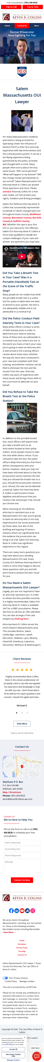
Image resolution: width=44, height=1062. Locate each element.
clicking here (21, 618)
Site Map (22, 951)
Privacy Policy (22, 948)
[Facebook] (11, 910)
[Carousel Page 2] (22, 713)
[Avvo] (27, 910)
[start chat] (36, 1056)
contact (7, 191)
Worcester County (21, 217)
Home (7, 26)
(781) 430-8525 (18, 795)
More (36, 26)
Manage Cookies (27, 981)
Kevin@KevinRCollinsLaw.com (17, 799)
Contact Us (22, 26)
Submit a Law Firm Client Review (22, 733)
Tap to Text (32, 7)
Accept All (13, 1049)
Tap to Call (11, 7)
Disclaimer (22, 944)
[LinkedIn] (16, 910)
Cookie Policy (11, 981)
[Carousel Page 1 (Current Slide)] (16, 713)
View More (22, 723)
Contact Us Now (22, 880)
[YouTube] (22, 910)
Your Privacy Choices (18, 978)
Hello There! (35, 1048)
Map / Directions (12, 792)
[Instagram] (32, 910)
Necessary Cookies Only (13, 1055)
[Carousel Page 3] (27, 713)
